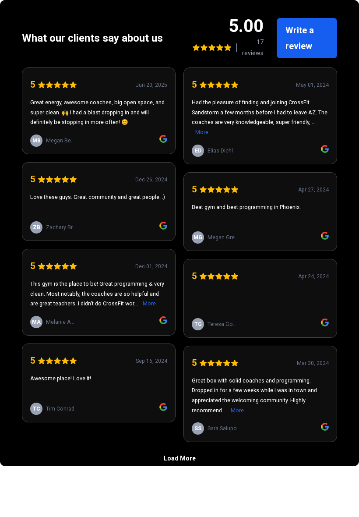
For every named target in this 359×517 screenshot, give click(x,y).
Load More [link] (180, 458)
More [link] (149, 303)
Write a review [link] (299, 38)
